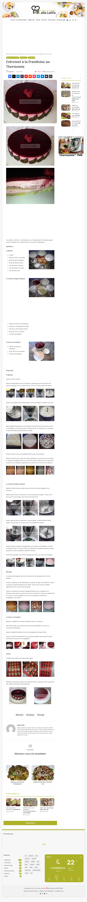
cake (36, 855)
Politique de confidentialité (46, 891)
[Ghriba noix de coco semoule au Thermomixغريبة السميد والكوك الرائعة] (30, 802)
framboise (30, 715)
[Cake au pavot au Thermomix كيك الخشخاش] (13, 802)
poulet (37, 864)
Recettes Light (61, 20)
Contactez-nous (59, 891)
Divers (6, 876)
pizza (26, 864)
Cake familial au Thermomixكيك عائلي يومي (76, 123)
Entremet (20, 715)
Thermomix (51, 20)
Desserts (44, 20)
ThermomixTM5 (36, 870)
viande (26, 873)
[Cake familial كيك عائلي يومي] (66, 116)
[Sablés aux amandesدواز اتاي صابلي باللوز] (47, 802)
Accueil (13, 20)
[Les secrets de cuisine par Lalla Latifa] (43, 10)
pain (38, 861)
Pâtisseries (31, 20)
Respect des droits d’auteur (31, 891)
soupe (31, 867)
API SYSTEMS (59, 888)
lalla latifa (11, 71)
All (25, 855)
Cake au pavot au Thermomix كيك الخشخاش (13, 809)
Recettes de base (21, 20)
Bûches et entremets (24, 54)
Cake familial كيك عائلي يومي (76, 115)
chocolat (34, 858)
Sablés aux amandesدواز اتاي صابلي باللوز (46, 809)
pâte (26, 867)
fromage (41, 715)
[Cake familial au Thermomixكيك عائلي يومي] (66, 123)
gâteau (33, 861)
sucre (36, 867)
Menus (38, 20)
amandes (31, 855)
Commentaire (30, 823)
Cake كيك (27, 858)
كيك (31, 873)
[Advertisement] (43, 36)
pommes (32, 864)
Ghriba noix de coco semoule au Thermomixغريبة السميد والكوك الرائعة (29, 810)
